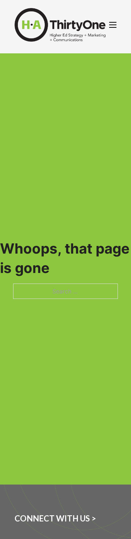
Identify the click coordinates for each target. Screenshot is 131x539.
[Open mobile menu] (112, 25)
